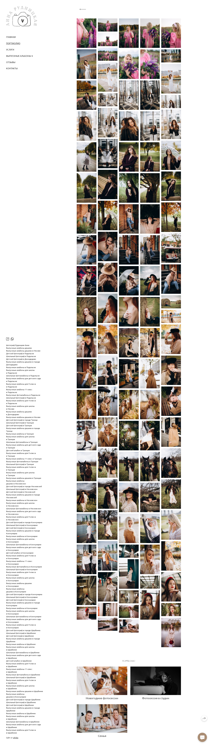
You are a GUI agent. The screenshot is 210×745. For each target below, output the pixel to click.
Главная (11, 37)
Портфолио (13, 43)
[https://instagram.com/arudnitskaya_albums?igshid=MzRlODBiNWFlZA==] (7, 339)
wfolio (15, 737)
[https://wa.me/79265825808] (12, 339)
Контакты (12, 68)
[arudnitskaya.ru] (21, 16)
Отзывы (10, 62)
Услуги (10, 49)
